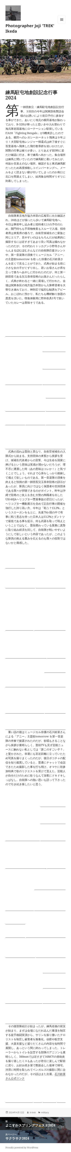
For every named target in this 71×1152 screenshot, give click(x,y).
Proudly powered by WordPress (21, 1147)
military (45, 1112)
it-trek (33, 1112)
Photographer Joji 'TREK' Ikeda (29, 28)
